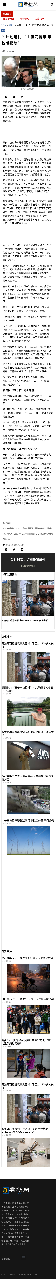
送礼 (22, 545)
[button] (6, 97)
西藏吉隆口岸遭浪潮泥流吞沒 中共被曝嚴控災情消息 (28, 777)
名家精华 (39, 18)
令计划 (8, 545)
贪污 (19, 545)
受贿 (12, 545)
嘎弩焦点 (24, 18)
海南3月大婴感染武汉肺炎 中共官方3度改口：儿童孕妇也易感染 (28, 1041)
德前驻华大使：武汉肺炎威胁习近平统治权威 (27, 958)
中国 (3, 30)
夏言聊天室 (8, 18)
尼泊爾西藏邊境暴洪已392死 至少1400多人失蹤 (25, 620)
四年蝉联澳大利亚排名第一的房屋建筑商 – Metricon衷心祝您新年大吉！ (26, 1130)
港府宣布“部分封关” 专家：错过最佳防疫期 (28, 999)
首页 (3, 25)
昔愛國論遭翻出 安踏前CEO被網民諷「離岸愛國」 (28, 733)
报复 (15, 545)
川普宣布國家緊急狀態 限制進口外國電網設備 (28, 820)
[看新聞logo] (28, 6)
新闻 (11, 25)
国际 (4, 581)
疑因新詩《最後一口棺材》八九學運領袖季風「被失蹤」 (27, 689)
